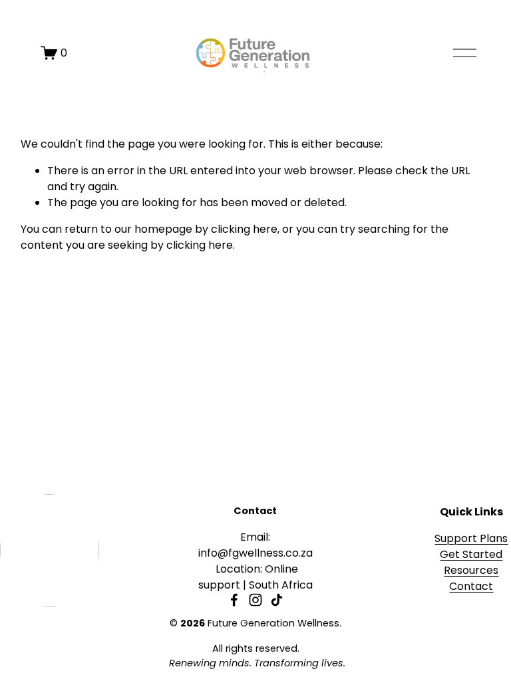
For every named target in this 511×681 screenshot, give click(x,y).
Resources (471, 570)
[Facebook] (234, 600)
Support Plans (471, 538)
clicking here (244, 229)
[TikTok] (276, 600)
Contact (471, 586)
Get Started (471, 554)
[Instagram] (255, 600)
